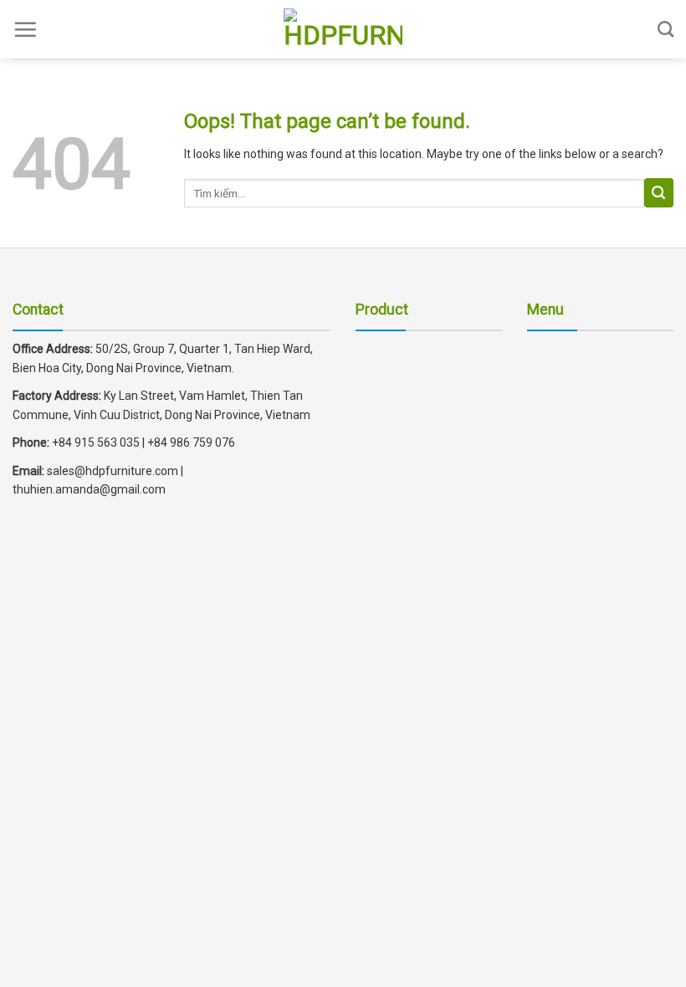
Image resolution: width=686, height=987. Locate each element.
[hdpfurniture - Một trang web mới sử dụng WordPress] (343, 29)
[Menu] (25, 29)
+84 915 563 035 (96, 442)
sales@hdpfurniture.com (111, 471)
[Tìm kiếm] (665, 29)
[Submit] (658, 192)
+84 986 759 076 (191, 442)
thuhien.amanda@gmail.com (89, 489)
